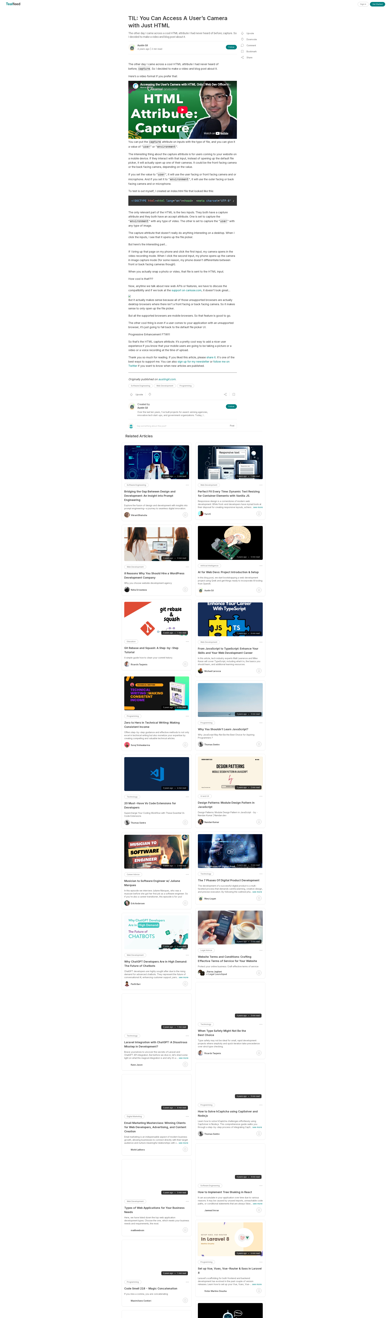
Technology (205, 874)
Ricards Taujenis (212, 1053)
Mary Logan (210, 898)
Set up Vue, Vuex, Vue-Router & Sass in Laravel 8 (230, 1270)
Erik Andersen (138, 903)
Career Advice (133, 874)
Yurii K (207, 514)
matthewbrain (137, 1230)
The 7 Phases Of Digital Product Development (228, 880)
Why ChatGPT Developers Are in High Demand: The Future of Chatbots (155, 963)
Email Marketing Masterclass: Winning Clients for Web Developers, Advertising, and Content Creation (155, 1127)
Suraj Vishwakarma (140, 745)
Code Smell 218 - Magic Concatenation (150, 1288)
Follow (231, 47)
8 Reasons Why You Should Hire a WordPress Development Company (154, 575)
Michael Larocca (212, 671)
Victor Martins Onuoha (215, 1291)
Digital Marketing (134, 1116)
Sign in (363, 4)
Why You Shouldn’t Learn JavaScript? (223, 729)
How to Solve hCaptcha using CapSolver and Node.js (228, 1113)
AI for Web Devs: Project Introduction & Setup (228, 572)
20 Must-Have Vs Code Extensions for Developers (150, 805)
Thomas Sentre (212, 744)
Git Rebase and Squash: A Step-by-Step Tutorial (151, 650)
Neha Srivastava (139, 590)
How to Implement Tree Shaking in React (225, 1192)
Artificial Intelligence (209, 566)
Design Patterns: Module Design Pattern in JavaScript (226, 804)
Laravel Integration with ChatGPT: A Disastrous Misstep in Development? (155, 1044)
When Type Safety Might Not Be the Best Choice (222, 1033)
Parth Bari (136, 984)
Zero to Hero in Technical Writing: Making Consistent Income (152, 724)
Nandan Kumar (211, 822)
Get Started (377, 4)
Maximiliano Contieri (141, 1301)
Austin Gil (209, 590)
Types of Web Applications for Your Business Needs (154, 1210)
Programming (186, 386)
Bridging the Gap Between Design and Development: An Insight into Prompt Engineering (150, 496)
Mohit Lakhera (138, 1150)
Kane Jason (137, 1065)
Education (131, 641)
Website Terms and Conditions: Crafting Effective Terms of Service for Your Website (227, 959)
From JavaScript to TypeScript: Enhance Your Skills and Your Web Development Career (228, 650)
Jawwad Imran (211, 1210)
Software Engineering (140, 386)
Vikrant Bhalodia (139, 515)
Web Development (164, 386)
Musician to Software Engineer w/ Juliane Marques (152, 883)
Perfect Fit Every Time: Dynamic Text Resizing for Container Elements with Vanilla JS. (229, 493)
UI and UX (204, 796)
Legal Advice (206, 950)
